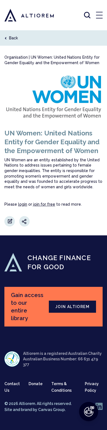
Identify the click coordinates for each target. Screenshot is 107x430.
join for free (44, 204)
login (22, 204)
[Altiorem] (24, 15)
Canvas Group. (52, 409)
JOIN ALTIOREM (72, 306)
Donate (36, 384)
